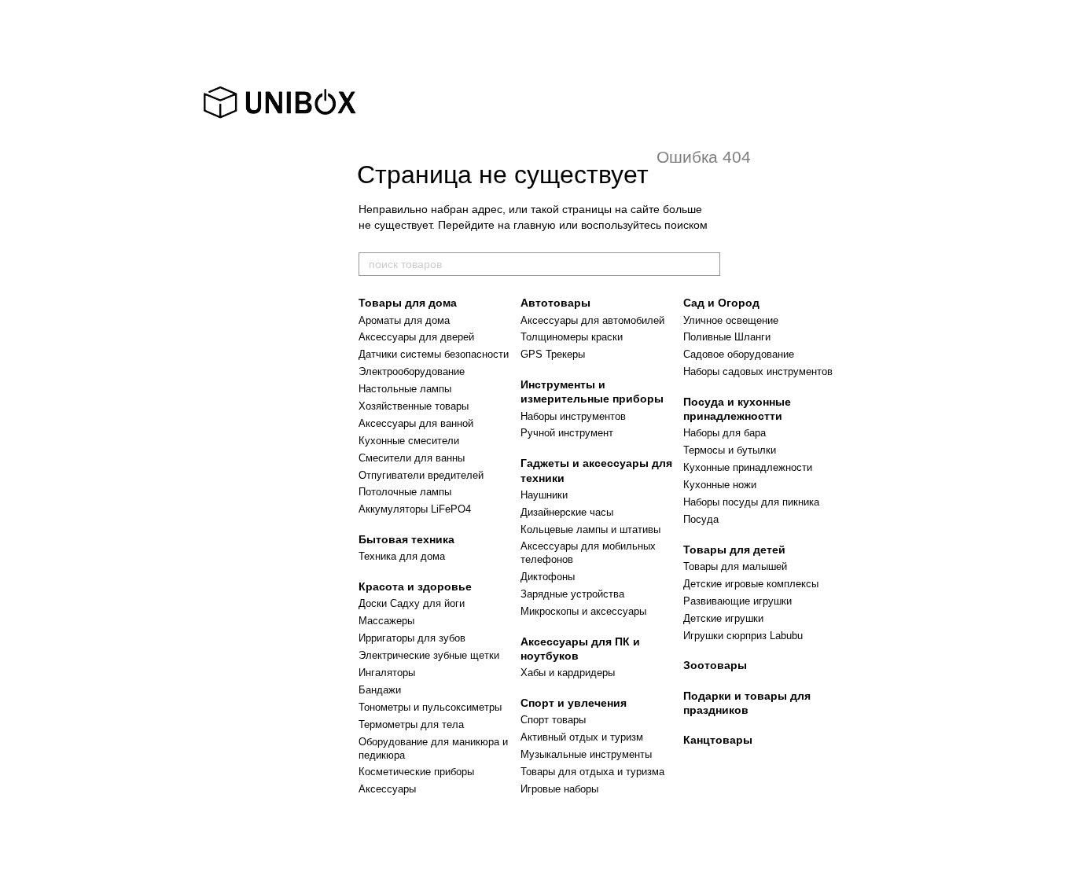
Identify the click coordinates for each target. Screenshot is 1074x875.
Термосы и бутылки (729, 450)
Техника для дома (402, 556)
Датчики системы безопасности (434, 354)
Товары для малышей (735, 566)
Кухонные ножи (719, 485)
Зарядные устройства (572, 594)
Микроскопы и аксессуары (583, 611)
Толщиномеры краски (571, 337)
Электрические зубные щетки (429, 655)
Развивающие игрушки (737, 601)
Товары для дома (408, 302)
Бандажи (380, 690)
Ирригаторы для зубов (412, 638)
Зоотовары (715, 665)
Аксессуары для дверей (416, 337)
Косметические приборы (416, 772)
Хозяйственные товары (414, 406)
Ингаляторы (387, 672)
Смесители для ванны (412, 458)
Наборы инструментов (573, 416)
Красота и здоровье (415, 586)
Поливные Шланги (727, 337)
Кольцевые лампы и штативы (590, 529)
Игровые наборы (559, 789)
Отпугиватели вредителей (421, 475)
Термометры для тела (411, 724)
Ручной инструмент (566, 433)
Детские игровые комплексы (750, 584)
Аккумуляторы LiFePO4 (415, 509)
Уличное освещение (730, 320)
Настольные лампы (405, 389)
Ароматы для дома (404, 320)
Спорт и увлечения (573, 703)
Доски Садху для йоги (412, 603)
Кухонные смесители (409, 441)
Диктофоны (547, 577)
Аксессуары (387, 789)
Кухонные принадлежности (747, 467)
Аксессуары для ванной (416, 423)
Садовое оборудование (738, 354)
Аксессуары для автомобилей (592, 320)
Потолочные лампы (405, 492)
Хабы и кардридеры (567, 672)
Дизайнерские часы (566, 512)
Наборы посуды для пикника (751, 502)
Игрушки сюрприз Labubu (743, 636)
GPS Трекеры (552, 354)
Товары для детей (734, 549)
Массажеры (386, 621)
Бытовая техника (406, 539)
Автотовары (555, 302)
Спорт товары (553, 720)
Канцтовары (717, 739)
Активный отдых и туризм (581, 737)
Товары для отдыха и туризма (592, 772)
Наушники (544, 495)
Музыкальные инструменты (586, 754)
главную (534, 225)
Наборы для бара (724, 433)
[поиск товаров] (707, 264)
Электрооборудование (412, 371)
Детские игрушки (723, 618)
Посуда (701, 519)
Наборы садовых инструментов (758, 371)
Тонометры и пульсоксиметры (430, 707)
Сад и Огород (721, 302)
